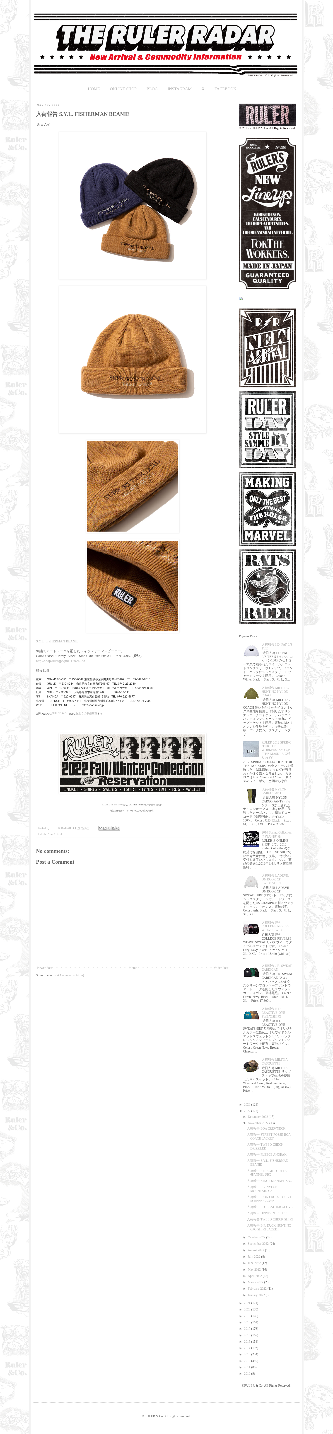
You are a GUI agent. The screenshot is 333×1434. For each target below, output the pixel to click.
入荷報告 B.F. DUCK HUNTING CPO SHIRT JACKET (269, 1227)
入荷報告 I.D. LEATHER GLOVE (270, 1207)
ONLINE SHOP (123, 89)
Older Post (221, 968)
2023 (247, 1104)
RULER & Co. (60, 713)
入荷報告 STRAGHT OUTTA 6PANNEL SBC (267, 1172)
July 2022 (254, 1256)
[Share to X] (109, 828)
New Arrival (55, 834)
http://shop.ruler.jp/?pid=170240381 (61, 661)
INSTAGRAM (180, 89)
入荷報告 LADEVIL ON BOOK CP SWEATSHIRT (275, 879)
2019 (247, 1316)
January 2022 (257, 1295)
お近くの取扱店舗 (86, 713)
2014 (247, 1348)
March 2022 (256, 1282)
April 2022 (255, 1276)
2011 (247, 1367)
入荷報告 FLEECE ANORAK (267, 1154)
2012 (247, 1361)
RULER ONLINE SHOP (112, 805)
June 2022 (255, 1263)
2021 (247, 1303)
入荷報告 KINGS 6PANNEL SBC (269, 1181)
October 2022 (257, 1237)
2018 (247, 1322)
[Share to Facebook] (113, 828)
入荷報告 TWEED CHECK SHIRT (270, 1219)
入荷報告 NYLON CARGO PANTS (274, 791)
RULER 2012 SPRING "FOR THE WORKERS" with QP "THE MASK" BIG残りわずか (277, 750)
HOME (94, 89)
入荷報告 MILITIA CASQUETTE (274, 1061)
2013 (247, 1354)
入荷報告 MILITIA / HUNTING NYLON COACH (275, 691)
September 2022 (259, 1243)
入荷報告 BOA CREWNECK (266, 1128)
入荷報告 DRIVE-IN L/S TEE (267, 1213)
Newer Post (44, 968)
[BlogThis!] (105, 828)
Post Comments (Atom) (69, 975)
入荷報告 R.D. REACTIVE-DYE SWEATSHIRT (273, 1012)
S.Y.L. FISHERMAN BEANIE (57, 641)
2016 (247, 1335)
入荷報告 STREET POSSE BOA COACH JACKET (268, 1136)
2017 (247, 1328)
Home (133, 968)
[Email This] (100, 828)
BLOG (152, 89)
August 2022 (256, 1250)
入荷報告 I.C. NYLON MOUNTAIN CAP (262, 1189)
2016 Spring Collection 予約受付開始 (277, 834)
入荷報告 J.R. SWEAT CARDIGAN (277, 967)
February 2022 (258, 1288)
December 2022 (258, 1116)
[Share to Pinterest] (118, 828)
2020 (247, 1309)
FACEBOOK (225, 89)
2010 (247, 1373)
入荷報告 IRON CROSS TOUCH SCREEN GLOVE (269, 1199)
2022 (247, 1111)
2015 (247, 1341)
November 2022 (258, 1123)
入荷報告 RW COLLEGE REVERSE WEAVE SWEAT (277, 926)
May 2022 (255, 1269)
